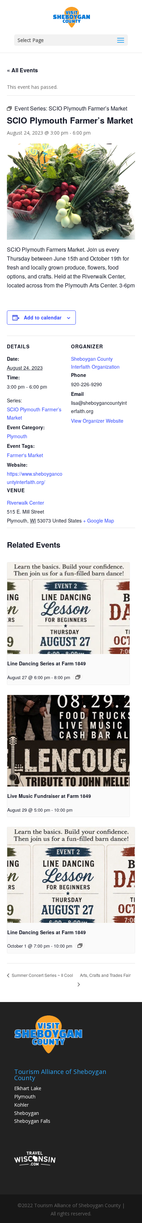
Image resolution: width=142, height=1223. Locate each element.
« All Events (22, 70)
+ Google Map (98, 520)
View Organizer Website (97, 420)
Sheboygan (26, 1113)
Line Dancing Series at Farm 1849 (46, 663)
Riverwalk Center (25, 502)
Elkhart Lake (27, 1088)
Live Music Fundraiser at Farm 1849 (49, 795)
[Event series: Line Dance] (77, 677)
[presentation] (68, 608)
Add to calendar (42, 317)
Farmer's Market (25, 455)
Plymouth (17, 436)
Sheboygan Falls (32, 1121)
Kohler (21, 1104)
